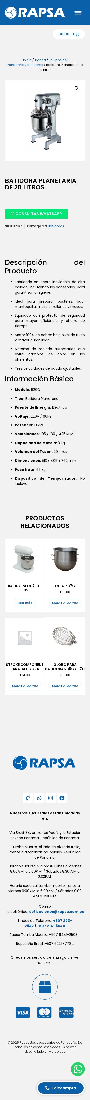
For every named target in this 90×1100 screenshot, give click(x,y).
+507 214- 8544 (51, 925)
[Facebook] (62, 798)
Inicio (27, 60)
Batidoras (35, 64)
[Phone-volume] (28, 798)
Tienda (40, 60)
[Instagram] (51, 798)
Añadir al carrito (65, 603)
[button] (77, 88)
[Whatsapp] (39, 798)
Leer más (25, 603)
